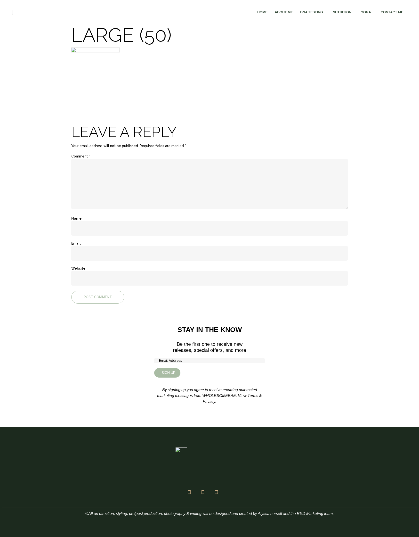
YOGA (366, 12)
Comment (80, 156)
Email (76, 243)
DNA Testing (311, 12)
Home (262, 12)
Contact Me (392, 12)
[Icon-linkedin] (229, 492)
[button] (313, 12)
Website (78, 268)
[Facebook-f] (189, 492)
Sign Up (168, 373)
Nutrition (342, 12)
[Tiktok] (216, 492)
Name (76, 218)
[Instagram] (202, 492)
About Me (284, 12)
